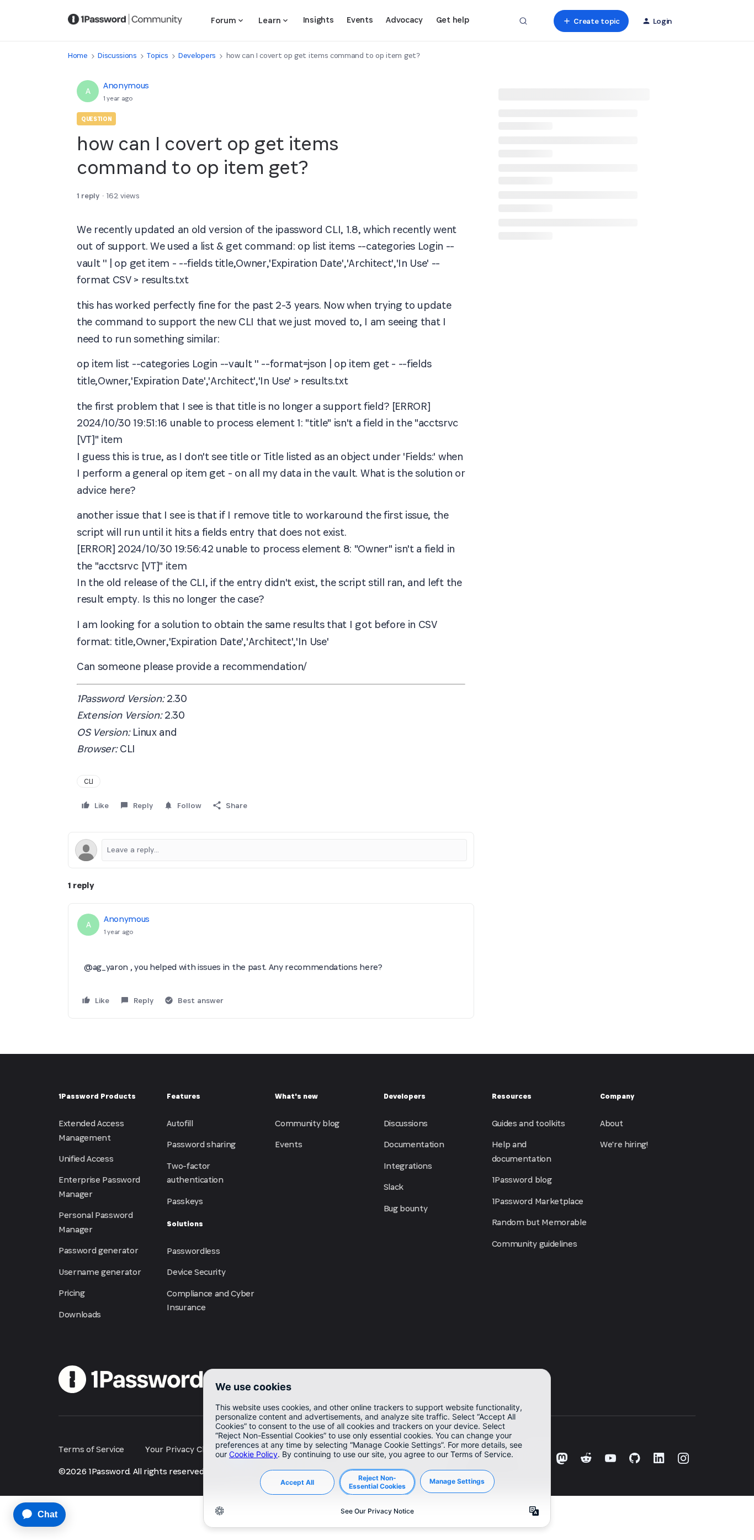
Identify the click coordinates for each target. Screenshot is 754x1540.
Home (78, 55)
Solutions (185, 1223)
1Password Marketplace (537, 1201)
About (611, 1123)
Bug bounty (406, 1208)
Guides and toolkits (528, 1123)
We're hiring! (624, 1144)
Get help (452, 19)
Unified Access (86, 1158)
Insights (318, 19)
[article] (271, 961)
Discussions (117, 55)
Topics (157, 55)
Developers (197, 55)
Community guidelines (534, 1243)
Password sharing (201, 1144)
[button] (591, 21)
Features (183, 1096)
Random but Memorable (539, 1222)
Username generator (100, 1272)
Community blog (307, 1123)
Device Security (196, 1272)
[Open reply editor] (271, 850)
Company (617, 1096)
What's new (296, 1096)
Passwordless (193, 1251)
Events (360, 19)
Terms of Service (91, 1449)
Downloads (80, 1314)
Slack (393, 1187)
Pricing (72, 1293)
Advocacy (404, 19)
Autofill (180, 1123)
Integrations (408, 1166)
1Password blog (522, 1179)
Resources (512, 1096)
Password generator (98, 1250)
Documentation (414, 1144)
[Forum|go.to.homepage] (125, 21)
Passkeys (185, 1201)
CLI (88, 781)
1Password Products (97, 1096)
